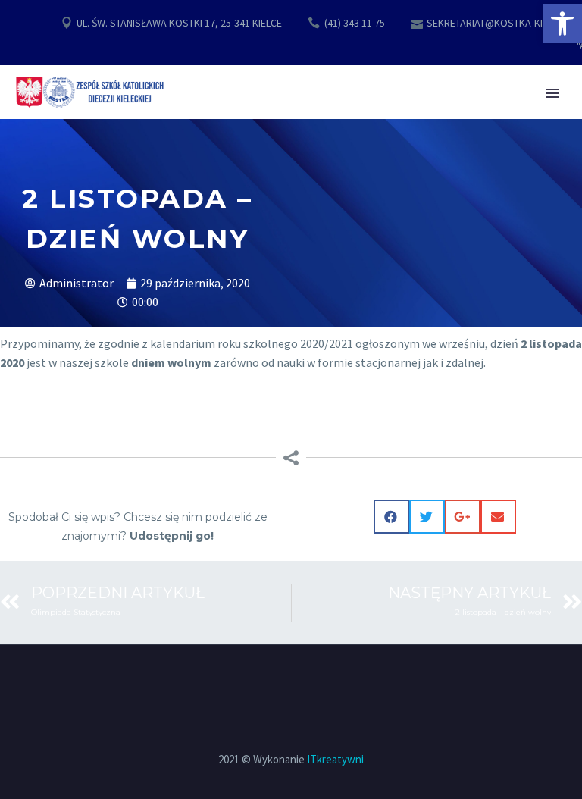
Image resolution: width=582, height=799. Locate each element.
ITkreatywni (335, 759)
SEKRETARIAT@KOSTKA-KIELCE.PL (502, 23)
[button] (562, 23)
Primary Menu (552, 93)
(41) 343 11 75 (354, 23)
